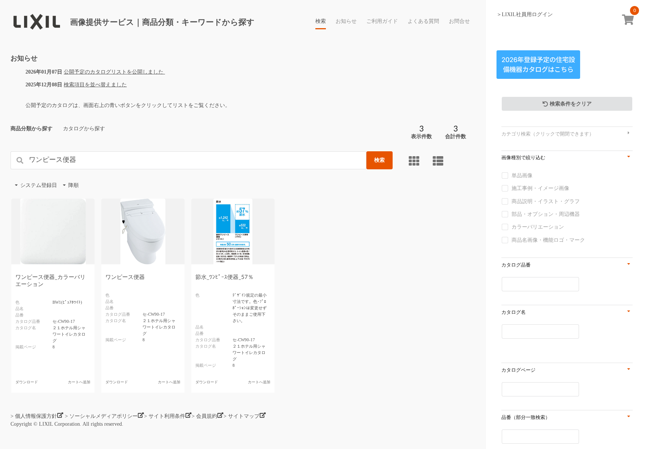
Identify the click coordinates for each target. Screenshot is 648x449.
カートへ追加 (79, 382)
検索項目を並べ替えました (95, 84)
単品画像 (522, 175)
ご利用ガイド (382, 21)
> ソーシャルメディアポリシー (101, 416)
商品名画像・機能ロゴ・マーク (548, 240)
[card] (415, 160)
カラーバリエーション (538, 227)
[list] (439, 160)
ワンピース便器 (125, 277)
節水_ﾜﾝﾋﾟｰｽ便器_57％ (224, 277)
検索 (320, 21)
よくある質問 (423, 21)
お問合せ (459, 21)
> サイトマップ (242, 416)
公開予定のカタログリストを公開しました (114, 72)
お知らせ (346, 21)
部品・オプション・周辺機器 (546, 214)
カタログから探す (84, 128)
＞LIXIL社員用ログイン (524, 14)
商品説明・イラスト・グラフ (546, 201)
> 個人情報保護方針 (33, 416)
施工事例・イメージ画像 (540, 188)
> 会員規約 (204, 416)
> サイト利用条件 (164, 416)
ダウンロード (26, 382)
